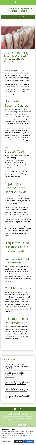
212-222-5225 (18, 17)
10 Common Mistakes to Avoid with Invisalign (17, 397)
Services (24, 417)
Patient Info (29, 416)
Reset (24, 425)
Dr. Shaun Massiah (16, 413)
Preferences (7, 441)
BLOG (19, 2)
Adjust (20, 425)
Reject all (19, 441)
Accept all (29, 441)
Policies (11, 417)
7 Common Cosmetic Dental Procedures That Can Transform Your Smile (16, 366)
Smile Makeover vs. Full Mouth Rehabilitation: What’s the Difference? (15, 375)
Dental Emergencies (23, 414)
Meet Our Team (18, 416)
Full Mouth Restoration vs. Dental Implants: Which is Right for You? (16, 390)
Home (7, 413)
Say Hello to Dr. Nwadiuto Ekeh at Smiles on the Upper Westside (16, 383)
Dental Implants (11, 414)
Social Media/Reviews (11, 418)
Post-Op (17, 417)
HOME (19, 409)
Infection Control (25, 418)
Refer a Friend (8, 416)
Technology (12, 419)
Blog (26, 419)
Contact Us (27, 413)
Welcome (20, 419)
